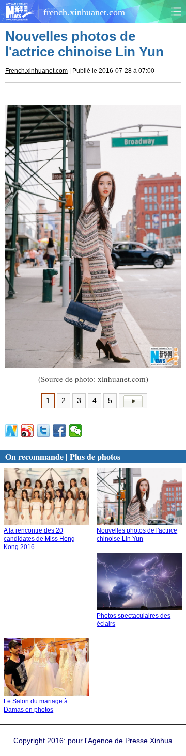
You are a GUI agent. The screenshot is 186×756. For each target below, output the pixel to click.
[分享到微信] (75, 430)
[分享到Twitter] (43, 430)
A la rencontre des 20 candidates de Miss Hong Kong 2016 (39, 539)
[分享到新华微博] (11, 430)
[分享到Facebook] (59, 430)
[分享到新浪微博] (27, 430)
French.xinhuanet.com (36, 70)
